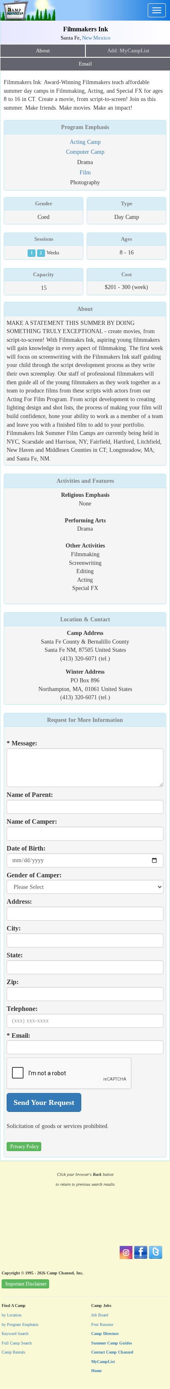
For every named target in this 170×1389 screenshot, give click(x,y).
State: (15, 955)
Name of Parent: (30, 794)
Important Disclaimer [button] (26, 1284)
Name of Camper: (32, 821)
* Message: (22, 743)
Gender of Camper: (34, 875)
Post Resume (102, 1324)
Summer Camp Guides (111, 1343)
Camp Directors (105, 1333)
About (43, 51)
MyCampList (103, 1361)
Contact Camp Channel (112, 1352)
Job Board (99, 1315)
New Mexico (96, 38)
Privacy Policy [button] (24, 1146)
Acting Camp (85, 142)
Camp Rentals (13, 1352)
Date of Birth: (26, 848)
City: (14, 928)
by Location (11, 1315)
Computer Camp (85, 151)
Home (96, 1370)
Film (85, 172)
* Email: (18, 1035)
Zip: (13, 981)
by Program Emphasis (20, 1324)
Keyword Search (15, 1333)
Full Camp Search (17, 1343)
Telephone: (22, 1008)
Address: (19, 901)
